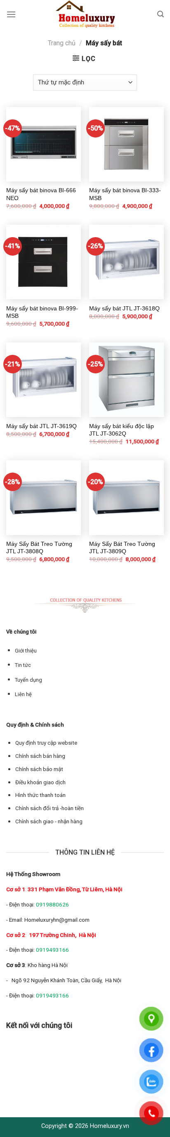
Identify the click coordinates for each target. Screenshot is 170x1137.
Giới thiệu (26, 651)
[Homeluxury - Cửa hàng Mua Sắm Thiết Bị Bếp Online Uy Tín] (86, 14)
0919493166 (52, 949)
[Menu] (11, 14)
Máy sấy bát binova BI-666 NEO (41, 194)
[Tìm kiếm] (160, 14)
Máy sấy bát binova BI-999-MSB (42, 312)
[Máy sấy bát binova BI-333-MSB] (126, 144)
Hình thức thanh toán (40, 795)
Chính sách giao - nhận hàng (49, 821)
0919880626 (52, 904)
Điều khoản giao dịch (40, 782)
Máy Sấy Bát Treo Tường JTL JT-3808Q (39, 548)
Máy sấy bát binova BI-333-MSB (125, 194)
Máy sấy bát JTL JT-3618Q (124, 308)
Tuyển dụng (28, 680)
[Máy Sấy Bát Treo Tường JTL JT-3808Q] (43, 497)
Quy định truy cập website (46, 743)
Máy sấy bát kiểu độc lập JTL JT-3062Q (121, 430)
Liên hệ (23, 694)
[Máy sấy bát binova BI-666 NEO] (43, 144)
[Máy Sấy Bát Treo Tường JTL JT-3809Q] (126, 497)
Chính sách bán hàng (40, 756)
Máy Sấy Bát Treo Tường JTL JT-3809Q (122, 548)
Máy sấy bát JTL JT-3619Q (41, 426)
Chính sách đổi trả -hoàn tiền (49, 808)
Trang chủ (62, 43)
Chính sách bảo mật (39, 769)
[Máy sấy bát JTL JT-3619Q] (43, 379)
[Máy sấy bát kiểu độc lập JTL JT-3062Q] (126, 379)
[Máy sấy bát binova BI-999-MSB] (43, 262)
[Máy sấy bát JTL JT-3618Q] (126, 262)
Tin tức (23, 665)
